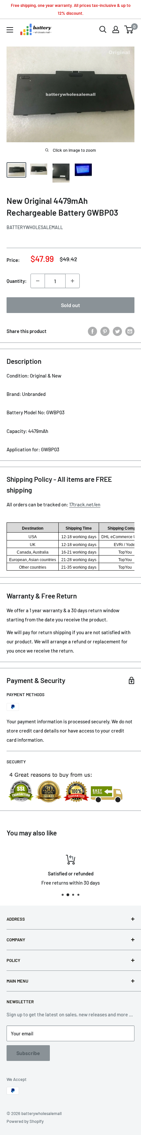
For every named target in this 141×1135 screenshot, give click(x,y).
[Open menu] (10, 29)
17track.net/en (84, 504)
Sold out (70, 305)
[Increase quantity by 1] (72, 281)
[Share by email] (129, 331)
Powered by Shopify (25, 1121)
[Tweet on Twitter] (117, 331)
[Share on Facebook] (92, 331)
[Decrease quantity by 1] (38, 281)
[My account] (115, 29)
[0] (129, 29)
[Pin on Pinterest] (105, 331)
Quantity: (17, 281)
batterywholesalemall (35, 227)
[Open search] (103, 29)
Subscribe (28, 1053)
